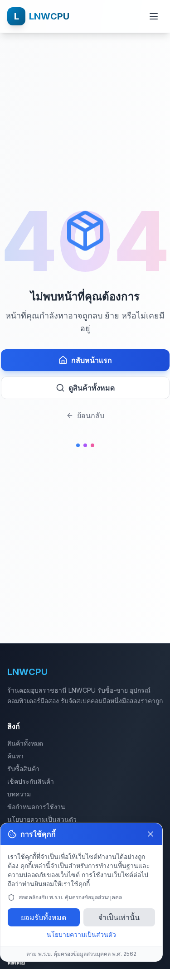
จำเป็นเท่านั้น (119, 917)
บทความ (19, 794)
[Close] (150, 834)
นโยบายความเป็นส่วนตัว (42, 819)
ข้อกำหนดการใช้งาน (36, 806)
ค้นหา (15, 756)
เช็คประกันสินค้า (30, 781)
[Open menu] (154, 16)
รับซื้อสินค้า (23, 768)
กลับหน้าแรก (91, 360)
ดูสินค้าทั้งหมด (91, 387)
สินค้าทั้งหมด (25, 743)
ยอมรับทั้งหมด (43, 917)
